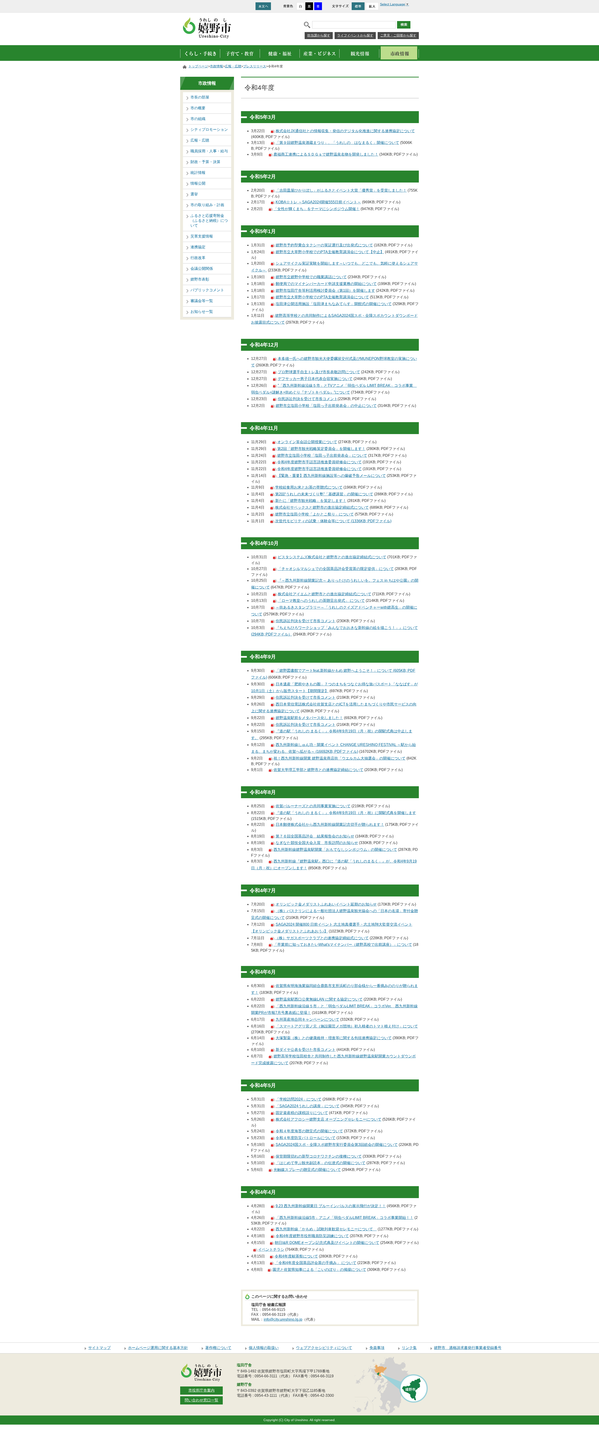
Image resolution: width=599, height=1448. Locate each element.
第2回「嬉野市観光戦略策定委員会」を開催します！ (321, 449)
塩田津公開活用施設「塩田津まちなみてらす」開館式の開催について (334, 304)
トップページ (198, 66)
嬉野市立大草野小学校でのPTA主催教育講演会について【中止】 (330, 252)
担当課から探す (318, 35)
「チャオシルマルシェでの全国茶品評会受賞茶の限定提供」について (336, 569)
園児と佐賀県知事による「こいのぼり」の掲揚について (319, 1270)
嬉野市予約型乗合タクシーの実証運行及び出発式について (324, 245)
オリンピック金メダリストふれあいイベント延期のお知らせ (326, 904)
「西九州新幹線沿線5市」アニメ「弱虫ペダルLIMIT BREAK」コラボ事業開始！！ (344, 1218)
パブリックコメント (207, 290)
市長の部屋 (199, 97)
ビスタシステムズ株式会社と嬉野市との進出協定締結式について (332, 557)
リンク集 (409, 1348)
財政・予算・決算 (205, 162)
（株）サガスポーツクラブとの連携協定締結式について (322, 938)
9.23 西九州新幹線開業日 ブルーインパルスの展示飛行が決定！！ (331, 1206)
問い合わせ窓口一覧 (201, 1400)
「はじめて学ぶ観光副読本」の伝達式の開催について (320, 1163)
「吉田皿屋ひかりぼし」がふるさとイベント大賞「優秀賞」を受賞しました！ (341, 190)
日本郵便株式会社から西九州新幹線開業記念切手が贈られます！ (330, 824)
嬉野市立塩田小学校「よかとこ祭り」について (314, 514)
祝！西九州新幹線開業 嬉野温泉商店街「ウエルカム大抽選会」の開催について (339, 758)
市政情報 (216, 66)
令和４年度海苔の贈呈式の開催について (309, 1131)
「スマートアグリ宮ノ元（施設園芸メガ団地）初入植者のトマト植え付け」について (347, 1026)
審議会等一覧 (201, 301)
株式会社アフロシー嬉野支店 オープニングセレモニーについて (328, 1119)
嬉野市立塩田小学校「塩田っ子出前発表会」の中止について (326, 406)
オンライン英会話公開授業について (307, 442)
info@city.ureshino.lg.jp (283, 1319)
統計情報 (197, 173)
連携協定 (197, 247)
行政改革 (197, 258)
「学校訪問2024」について (298, 1099)
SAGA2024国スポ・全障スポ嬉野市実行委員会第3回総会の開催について (337, 1145)
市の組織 (197, 119)
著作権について (218, 1348)
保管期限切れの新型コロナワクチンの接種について (319, 1156)
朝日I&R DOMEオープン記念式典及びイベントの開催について (327, 1243)
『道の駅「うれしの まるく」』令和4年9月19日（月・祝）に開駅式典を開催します (346, 813)
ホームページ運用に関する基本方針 (158, 1348)
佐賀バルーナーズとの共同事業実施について (313, 806)
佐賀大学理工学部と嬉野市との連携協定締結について (318, 770)
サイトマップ (99, 1348)
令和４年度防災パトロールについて (306, 1138)
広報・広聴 (233, 66)
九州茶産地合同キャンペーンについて (307, 1019)
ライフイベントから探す (355, 35)
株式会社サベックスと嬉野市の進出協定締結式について (322, 507)
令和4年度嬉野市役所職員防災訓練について (312, 1236)
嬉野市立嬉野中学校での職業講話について (311, 277)
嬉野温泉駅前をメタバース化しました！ (309, 718)
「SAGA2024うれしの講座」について (308, 1106)
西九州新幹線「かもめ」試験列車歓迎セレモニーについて (326, 1229)
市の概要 (197, 108)
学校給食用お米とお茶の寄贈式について (309, 487)
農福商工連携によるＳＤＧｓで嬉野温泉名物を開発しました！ (326, 154)
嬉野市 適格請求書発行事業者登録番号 (467, 1348)
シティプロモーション (209, 130)
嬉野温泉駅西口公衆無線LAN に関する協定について (319, 999)
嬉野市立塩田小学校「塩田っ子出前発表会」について (322, 455)
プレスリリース (254, 66)
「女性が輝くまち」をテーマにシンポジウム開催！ (317, 209)
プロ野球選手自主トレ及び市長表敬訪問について (319, 372)
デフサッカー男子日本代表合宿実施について (315, 379)
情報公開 (197, 183)
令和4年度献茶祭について (296, 1256)
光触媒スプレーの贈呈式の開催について (307, 1170)
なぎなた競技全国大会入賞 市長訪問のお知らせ (317, 843)
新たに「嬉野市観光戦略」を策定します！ (310, 501)
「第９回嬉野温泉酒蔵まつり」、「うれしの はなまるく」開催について (337, 143)
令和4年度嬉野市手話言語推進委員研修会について (319, 462)
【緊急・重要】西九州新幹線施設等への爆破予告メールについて (331, 476)
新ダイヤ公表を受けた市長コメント (306, 1050)
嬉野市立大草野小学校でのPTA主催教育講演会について (322, 297)
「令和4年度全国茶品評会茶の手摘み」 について (315, 1263)
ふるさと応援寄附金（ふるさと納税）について (209, 220)
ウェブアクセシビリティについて (324, 1348)
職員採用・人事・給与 (209, 151)
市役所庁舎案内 (201, 1390)
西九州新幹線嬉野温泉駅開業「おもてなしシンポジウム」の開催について (335, 850)
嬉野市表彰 (199, 279)
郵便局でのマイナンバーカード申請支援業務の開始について (326, 284)
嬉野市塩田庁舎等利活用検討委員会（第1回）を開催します (325, 291)
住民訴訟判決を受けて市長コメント (308, 399)
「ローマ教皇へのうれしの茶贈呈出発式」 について (321, 601)
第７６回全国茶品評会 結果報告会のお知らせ (315, 836)
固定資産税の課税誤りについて (302, 1113)
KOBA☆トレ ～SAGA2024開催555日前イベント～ (318, 202)
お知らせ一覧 (201, 312)
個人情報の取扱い (264, 1348)
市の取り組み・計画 (207, 205)
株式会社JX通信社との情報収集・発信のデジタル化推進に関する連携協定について (345, 131)
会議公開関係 (201, 269)
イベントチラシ (271, 1249)
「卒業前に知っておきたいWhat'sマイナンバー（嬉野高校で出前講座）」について (343, 945)
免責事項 (376, 1348)
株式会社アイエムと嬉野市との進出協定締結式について (324, 594)
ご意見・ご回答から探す (398, 35)
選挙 (194, 194)
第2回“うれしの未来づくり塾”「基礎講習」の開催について (324, 494)
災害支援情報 (201, 236)
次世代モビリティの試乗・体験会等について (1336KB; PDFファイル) (333, 521)
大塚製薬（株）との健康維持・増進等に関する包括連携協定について (334, 1038)
